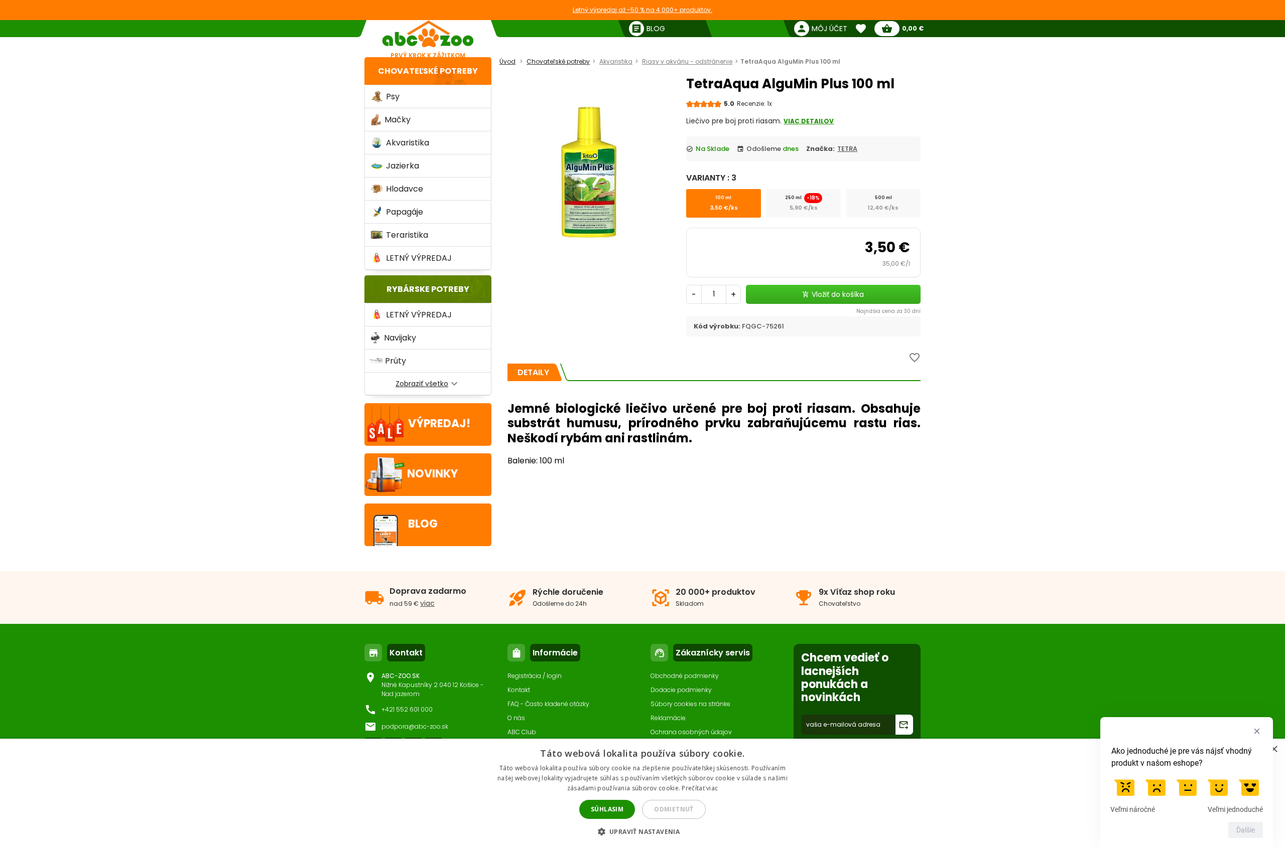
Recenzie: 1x (754, 103)
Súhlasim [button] (607, 809)
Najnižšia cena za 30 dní (888, 311)
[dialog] (642, 793)
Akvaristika (615, 61)
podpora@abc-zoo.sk (414, 726)
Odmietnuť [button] (674, 809)
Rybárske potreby (428, 289)
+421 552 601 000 (407, 709)
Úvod (507, 61)
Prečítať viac (700, 788)
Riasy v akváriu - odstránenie (687, 61)
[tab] (533, 372)
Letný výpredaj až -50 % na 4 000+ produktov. (642, 10)
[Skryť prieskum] (1257, 731)
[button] (642, 831)
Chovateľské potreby (428, 71)
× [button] (1273, 749)
